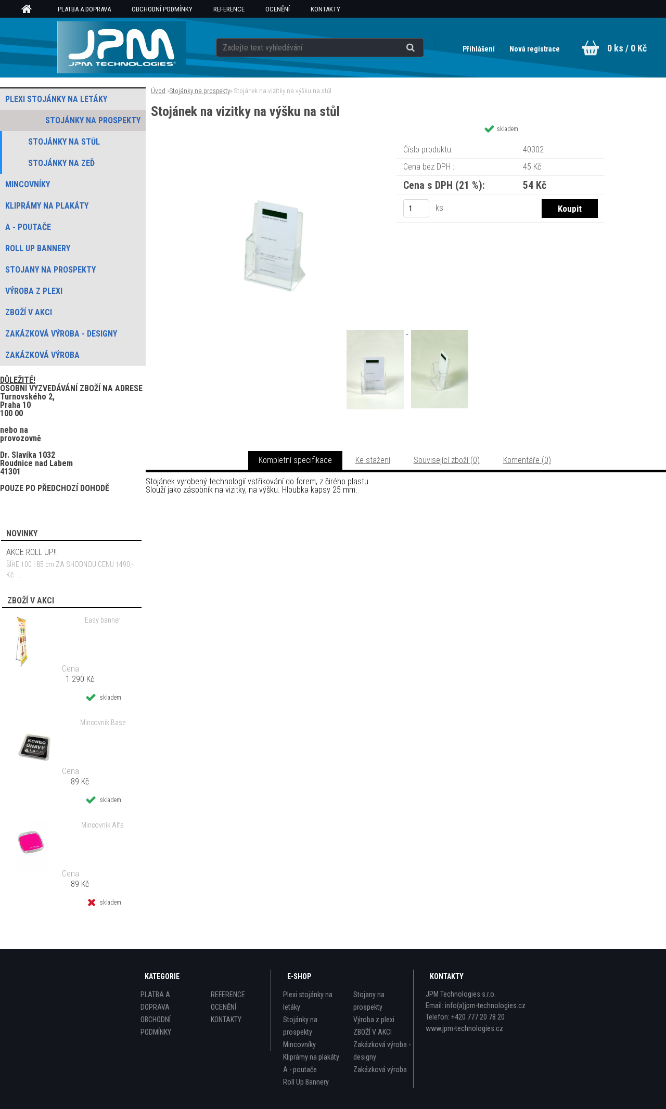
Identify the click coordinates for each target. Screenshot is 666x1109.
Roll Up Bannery (306, 1082)
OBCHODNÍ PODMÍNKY (162, 9)
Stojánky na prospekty (200, 91)
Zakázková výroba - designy (382, 1050)
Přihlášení (479, 49)
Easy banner (102, 620)
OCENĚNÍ (277, 9)
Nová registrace (534, 49)
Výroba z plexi (373, 1019)
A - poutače (300, 1069)
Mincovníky (299, 1044)
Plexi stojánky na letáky (307, 1000)
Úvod (158, 91)
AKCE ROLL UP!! (31, 552)
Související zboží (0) (447, 460)
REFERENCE (229, 9)
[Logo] (121, 47)
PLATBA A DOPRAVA (84, 9)
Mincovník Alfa (102, 825)
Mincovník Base (102, 722)
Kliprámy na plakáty (311, 1057)
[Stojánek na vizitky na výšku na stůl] (274, 143)
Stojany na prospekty (369, 1000)
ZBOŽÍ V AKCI (372, 1032)
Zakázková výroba (380, 1069)
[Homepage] (30, 9)
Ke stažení (372, 460)
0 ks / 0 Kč (627, 48)
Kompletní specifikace (295, 460)
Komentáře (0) (527, 460)
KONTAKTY (325, 9)
